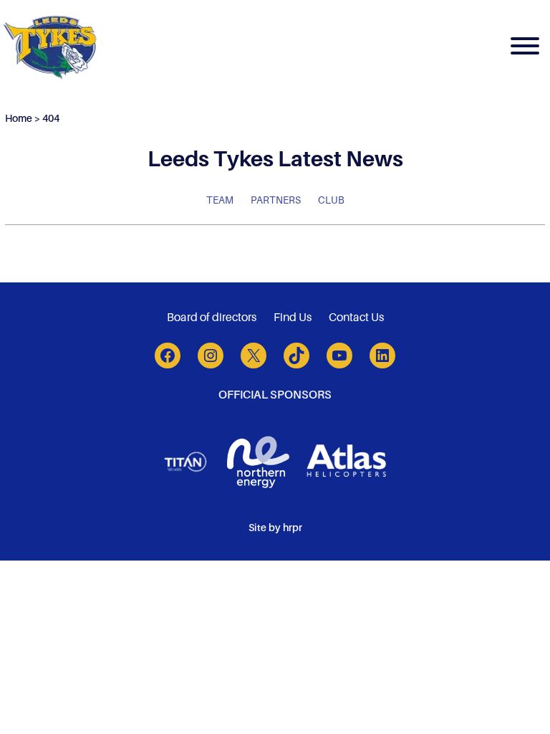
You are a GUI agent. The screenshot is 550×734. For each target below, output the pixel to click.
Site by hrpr (275, 527)
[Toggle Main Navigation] (525, 48)
